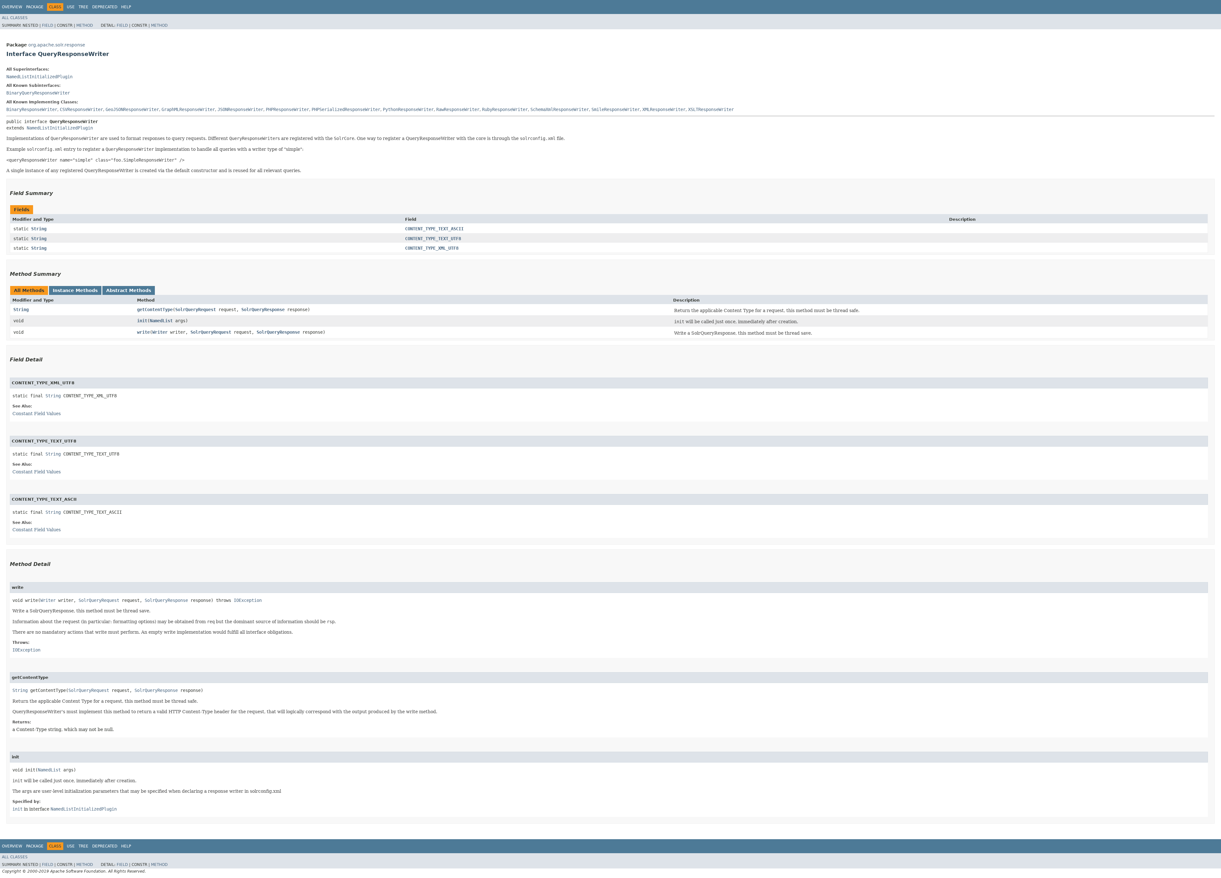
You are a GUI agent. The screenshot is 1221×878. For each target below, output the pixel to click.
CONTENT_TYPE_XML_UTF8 (432, 248)
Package (35, 7)
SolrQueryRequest (195, 309)
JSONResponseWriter (240, 109)
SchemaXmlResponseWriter (559, 109)
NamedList (161, 320)
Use (71, 7)
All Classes (15, 18)
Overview (12, 7)
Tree (83, 7)
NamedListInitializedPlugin (39, 76)
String (38, 228)
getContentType (155, 309)
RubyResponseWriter (505, 109)
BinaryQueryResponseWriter (38, 92)
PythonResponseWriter (408, 109)
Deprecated (104, 7)
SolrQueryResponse (263, 309)
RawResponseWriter (457, 109)
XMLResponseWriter (664, 109)
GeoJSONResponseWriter (132, 109)
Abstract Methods (128, 290)
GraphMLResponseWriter (188, 109)
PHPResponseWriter (287, 109)
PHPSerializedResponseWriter (346, 109)
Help (126, 7)
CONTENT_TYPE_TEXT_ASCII (434, 228)
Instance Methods (75, 290)
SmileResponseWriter (615, 109)
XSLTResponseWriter (711, 109)
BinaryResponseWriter (31, 109)
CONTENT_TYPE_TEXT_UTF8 (433, 238)
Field (47, 25)
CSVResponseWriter (81, 109)
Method (84, 25)
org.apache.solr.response (56, 44)
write (143, 332)
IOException (248, 600)
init (142, 320)
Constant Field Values (36, 413)
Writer (160, 332)
